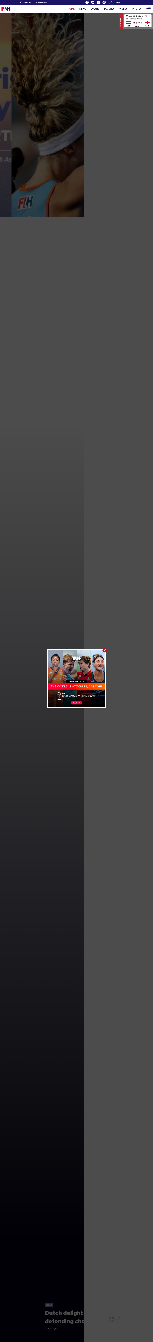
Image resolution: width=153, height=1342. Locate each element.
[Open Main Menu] (148, 8)
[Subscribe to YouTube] (92, 2)
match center (138, 20)
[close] (104, 650)
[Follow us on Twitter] (98, 2)
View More (121, 22)
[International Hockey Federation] (15, 8)
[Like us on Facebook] (87, 2)
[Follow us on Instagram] (104, 2)
